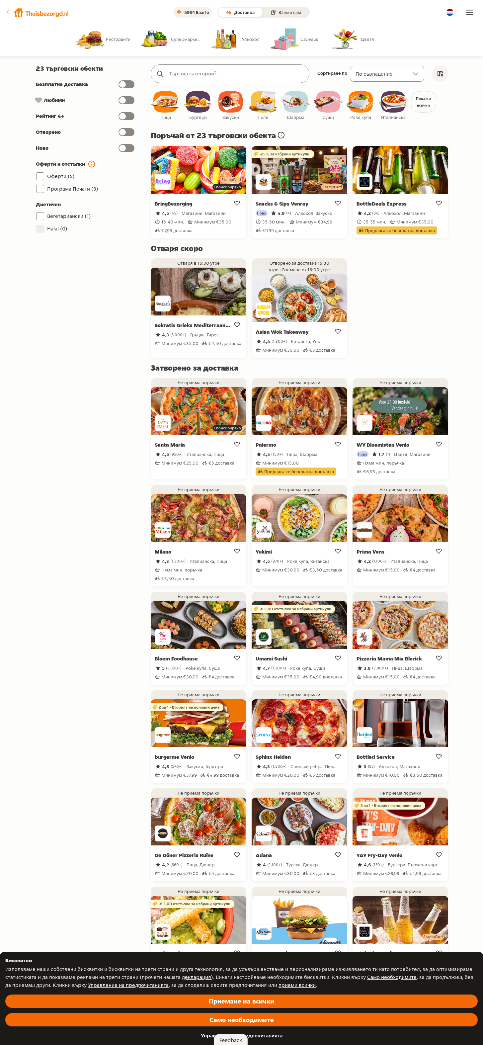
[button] (36, 12)
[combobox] (236, 74)
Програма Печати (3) (72, 188)
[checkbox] (166, 106)
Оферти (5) (61, 176)
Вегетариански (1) (69, 216)
